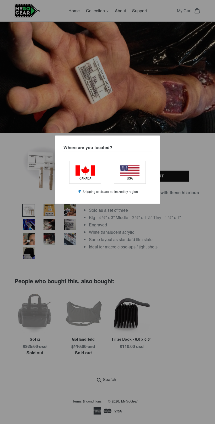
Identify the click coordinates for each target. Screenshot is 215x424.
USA (130, 178)
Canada (85, 178)
